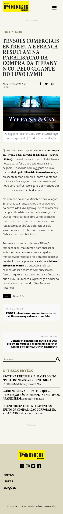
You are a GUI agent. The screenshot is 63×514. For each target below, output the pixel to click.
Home (6, 31)
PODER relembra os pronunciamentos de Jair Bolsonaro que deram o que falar (31, 315)
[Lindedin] (22, 466)
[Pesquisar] (58, 359)
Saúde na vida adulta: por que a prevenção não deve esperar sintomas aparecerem (31, 394)
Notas (18, 31)
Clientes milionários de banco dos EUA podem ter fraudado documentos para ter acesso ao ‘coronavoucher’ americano (32, 343)
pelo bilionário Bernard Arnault (36, 172)
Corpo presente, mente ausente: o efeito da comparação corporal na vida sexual (29, 409)
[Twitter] (46, 84)
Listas (8, 481)
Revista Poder (21, 506)
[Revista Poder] (16, 6)
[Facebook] (40, 84)
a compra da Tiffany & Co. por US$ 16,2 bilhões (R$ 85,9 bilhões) (31, 154)
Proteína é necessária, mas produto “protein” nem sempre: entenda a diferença (29, 380)
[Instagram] (28, 466)
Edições (10, 487)
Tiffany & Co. (19, 296)
